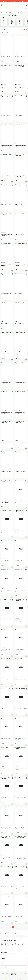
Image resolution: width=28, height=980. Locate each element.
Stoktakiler (5, 29)
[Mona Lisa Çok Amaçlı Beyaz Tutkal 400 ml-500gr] (7, 489)
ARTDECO (2, 588)
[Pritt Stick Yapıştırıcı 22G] (7, 311)
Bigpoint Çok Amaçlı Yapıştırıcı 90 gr (21, 887)
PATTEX (16, 114)
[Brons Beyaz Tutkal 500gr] (21, 44)
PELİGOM (2, 440)
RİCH (2, 469)
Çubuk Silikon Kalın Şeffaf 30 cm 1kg (20, 383)
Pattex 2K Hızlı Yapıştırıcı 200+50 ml (19, 116)
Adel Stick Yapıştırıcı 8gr (19, 649)
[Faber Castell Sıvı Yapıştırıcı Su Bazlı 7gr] (7, 74)
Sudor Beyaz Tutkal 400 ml (20, 916)
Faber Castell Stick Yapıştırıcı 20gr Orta (20, 264)
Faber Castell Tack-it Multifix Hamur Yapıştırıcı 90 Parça (20, 87)
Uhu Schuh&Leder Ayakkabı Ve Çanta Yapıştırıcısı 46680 (20, 858)
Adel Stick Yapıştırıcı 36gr (20, 679)
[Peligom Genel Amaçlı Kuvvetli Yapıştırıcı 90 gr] (21, 430)
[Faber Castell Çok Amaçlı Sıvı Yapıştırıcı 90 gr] (7, 222)
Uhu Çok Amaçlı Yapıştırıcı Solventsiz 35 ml (6, 858)
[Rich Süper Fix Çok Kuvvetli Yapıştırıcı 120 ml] (7, 460)
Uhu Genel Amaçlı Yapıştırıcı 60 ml (20, 146)
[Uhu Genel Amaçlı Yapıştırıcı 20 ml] (7, 133)
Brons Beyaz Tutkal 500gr (20, 56)
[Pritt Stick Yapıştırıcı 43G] (21, 311)
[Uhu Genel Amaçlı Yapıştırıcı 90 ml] (7, 163)
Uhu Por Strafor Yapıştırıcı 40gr (7, 886)
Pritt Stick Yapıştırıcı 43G (19, 323)
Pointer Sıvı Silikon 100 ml (5, 738)
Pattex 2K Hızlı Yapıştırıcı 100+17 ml (21, 709)
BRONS (2, 54)
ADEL (16, 647)
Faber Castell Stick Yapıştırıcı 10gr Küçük (6, 264)
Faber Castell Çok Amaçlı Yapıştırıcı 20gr (20, 620)
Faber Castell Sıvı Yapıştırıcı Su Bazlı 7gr (7, 87)
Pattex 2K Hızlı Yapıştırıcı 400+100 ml (19, 828)
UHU (1, 143)
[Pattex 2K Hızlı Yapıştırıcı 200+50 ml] (21, 104)
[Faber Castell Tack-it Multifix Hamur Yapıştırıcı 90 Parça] (21, 74)
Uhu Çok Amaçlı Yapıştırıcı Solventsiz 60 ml (6, 205)
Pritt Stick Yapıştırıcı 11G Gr (20, 293)
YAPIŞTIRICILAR (18, 12)
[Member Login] (24, 4)
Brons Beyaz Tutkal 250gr (6, 56)
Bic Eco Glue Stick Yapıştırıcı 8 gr (21, 502)
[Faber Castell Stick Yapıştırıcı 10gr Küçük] (7, 252)
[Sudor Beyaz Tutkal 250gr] (21, 222)
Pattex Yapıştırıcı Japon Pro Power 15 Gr (20, 531)
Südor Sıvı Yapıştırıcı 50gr (6, 708)
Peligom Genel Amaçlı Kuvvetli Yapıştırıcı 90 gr (21, 442)
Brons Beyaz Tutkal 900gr (20, 560)
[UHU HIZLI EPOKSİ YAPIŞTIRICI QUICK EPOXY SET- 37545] (21, 193)
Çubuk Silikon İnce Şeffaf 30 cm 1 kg (6, 383)
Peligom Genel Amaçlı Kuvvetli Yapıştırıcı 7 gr (21, 769)
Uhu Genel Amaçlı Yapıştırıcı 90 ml (6, 176)
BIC (15, 499)
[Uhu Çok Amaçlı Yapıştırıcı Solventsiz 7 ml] (21, 163)
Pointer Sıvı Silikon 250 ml (6, 768)
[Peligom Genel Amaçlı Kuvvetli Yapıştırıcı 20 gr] (7, 430)
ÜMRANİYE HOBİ (3, 351)
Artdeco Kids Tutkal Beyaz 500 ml (21, 591)
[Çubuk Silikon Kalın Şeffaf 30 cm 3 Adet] (21, 400)
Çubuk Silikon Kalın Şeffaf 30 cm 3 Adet (20, 413)
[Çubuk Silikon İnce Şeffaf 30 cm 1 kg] (7, 371)
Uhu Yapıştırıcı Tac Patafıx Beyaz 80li (20, 739)
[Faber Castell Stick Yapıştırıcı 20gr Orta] (21, 252)
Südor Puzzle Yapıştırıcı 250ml (7, 619)
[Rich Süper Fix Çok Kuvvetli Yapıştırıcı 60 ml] (21, 460)
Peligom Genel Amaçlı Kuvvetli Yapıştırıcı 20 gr (7, 442)
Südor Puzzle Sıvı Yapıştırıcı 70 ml (7, 917)
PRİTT (2, 114)
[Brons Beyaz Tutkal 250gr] (7, 44)
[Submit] (26, 936)
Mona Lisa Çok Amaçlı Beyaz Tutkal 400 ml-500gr (6, 502)
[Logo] (4, 4)
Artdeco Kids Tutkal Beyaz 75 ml (6, 591)
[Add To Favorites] (12, 36)
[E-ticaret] (14, 979)
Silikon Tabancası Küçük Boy (20, 352)
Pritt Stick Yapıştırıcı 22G (5, 323)
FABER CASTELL (3, 84)
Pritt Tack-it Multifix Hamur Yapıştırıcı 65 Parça (6, 116)
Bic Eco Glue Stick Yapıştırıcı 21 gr (7, 531)
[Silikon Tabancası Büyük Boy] (7, 341)
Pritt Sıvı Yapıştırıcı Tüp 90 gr (20, 797)
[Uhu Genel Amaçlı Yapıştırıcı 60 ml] (21, 133)
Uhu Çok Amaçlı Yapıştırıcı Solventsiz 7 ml (20, 176)
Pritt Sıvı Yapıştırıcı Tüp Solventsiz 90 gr (5, 828)
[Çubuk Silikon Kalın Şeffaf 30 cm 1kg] (21, 371)
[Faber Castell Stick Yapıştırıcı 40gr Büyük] (7, 282)
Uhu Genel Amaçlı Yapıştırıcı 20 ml (6, 146)
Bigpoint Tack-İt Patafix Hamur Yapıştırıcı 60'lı (5, 650)
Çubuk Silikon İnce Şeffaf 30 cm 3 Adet (6, 413)
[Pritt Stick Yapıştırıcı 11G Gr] (21, 282)
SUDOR (16, 232)
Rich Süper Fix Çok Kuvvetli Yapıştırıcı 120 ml (6, 472)
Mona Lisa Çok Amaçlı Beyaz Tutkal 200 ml (6, 798)
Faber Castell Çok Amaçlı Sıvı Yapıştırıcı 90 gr (6, 235)
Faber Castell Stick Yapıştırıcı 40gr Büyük (6, 294)
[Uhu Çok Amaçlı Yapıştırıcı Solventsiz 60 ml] (7, 193)
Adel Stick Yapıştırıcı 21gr (6, 679)
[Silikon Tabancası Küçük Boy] (21, 341)
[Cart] (26, 4)
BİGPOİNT (2, 647)
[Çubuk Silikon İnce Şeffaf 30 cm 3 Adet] (7, 400)
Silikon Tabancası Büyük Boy (6, 352)
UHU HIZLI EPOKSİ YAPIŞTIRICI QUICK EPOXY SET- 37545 (20, 205)
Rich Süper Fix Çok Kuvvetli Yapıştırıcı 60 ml (20, 472)
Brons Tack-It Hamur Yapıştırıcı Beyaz (5, 561)
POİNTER (2, 736)
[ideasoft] (7, 979)
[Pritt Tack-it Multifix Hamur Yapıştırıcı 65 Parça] (7, 104)
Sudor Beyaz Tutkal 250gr (20, 234)
